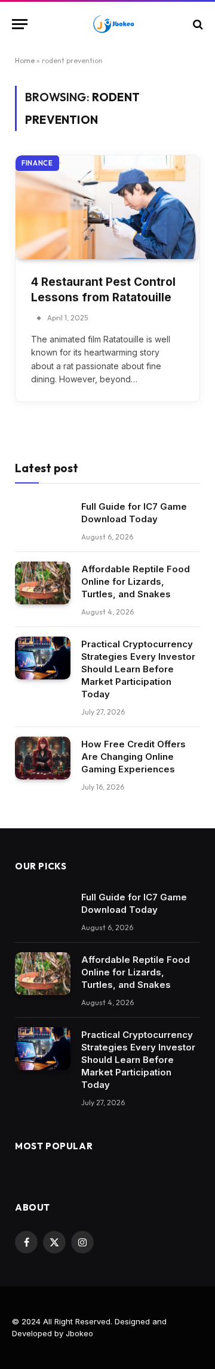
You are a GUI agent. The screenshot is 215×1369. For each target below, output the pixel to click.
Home (25, 60)
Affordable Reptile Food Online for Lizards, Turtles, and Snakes (135, 581)
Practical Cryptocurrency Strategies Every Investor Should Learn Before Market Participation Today (138, 669)
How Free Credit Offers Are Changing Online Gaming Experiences (133, 756)
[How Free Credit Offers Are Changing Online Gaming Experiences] (42, 758)
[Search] (197, 24)
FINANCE (37, 163)
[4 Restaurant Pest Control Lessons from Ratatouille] (107, 206)
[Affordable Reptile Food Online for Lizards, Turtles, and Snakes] (42, 583)
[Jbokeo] (113, 24)
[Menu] (19, 24)
